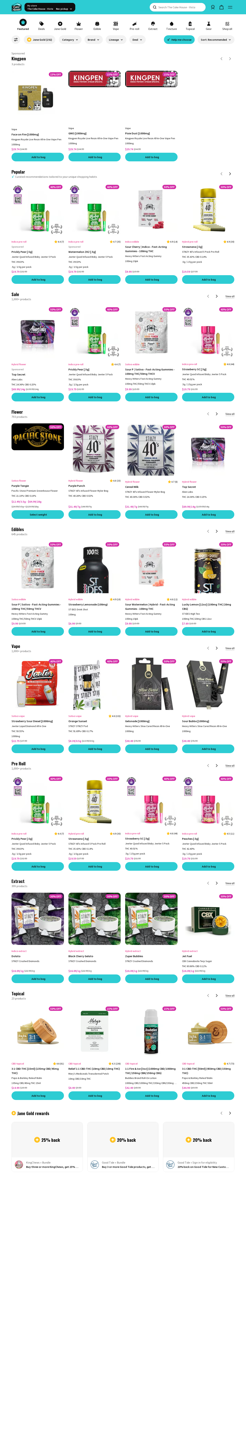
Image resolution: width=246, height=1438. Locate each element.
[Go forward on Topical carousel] (217, 951)
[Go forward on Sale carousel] (217, 252)
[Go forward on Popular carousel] (230, 129)
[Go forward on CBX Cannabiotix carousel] (230, 58)
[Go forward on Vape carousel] (217, 604)
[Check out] (221, 7)
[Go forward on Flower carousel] (217, 369)
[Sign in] (213, 7)
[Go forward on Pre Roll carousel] (217, 721)
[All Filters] (16, 39)
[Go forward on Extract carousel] (217, 839)
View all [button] (229, 252)
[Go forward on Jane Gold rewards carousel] (230, 1069)
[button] (70, 41)
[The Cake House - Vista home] (17, 7)
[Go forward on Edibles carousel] (217, 487)
